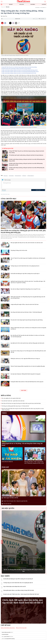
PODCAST (5, 467)
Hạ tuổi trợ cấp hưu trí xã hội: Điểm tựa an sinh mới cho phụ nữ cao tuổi (23, 571)
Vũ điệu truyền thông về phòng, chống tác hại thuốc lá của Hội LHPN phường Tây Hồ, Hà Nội (18, 73)
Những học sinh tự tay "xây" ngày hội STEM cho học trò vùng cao (25, 358)
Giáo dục (7, 6)
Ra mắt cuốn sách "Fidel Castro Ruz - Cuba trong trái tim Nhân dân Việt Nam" (21, 594)
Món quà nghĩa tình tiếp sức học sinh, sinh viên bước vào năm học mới (27, 242)
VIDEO (4, 413)
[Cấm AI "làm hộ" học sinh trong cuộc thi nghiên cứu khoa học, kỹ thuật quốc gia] (5, 260)
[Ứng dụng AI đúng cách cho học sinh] (5, 252)
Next (45, 542)
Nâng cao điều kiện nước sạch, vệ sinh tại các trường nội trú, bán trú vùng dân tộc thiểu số (28, 328)
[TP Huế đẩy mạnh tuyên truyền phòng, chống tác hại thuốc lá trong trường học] (5, 156)
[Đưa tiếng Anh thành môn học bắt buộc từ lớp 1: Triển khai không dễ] (5, 314)
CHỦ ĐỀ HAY (6, 625)
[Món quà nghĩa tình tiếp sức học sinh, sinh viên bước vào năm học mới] (5, 244)
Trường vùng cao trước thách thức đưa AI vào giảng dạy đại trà (25, 265)
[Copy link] (19, 23)
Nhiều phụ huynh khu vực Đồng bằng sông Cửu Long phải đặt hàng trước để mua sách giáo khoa (28, 297)
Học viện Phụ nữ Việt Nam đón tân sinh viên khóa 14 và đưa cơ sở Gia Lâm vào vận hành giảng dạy (27, 336)
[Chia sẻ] (13, 23)
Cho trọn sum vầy (7, 503)
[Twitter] (10, 23)
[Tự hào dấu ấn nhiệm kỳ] (12, 453)
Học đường (11, 175)
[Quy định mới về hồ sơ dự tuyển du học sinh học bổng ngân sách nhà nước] (5, 345)
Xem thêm (23, 390)
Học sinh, (5, 175)
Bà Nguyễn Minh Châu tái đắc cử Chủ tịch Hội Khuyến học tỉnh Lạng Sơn (27, 381)
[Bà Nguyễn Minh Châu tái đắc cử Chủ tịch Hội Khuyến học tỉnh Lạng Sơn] (5, 383)
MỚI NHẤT (11, 4)
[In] (16, 23)
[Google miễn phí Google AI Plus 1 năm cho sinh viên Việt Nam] (5, 306)
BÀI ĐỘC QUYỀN (8, 508)
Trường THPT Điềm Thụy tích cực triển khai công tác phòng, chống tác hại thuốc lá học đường (19, 67)
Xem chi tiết (6, 621)
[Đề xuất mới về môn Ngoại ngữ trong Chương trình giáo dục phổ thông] (5, 322)
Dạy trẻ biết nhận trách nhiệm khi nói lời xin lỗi (14, 586)
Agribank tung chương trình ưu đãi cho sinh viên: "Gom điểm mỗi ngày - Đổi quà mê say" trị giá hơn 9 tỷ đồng (28, 282)
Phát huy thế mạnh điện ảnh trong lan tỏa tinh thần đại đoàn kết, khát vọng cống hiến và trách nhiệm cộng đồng (23, 409)
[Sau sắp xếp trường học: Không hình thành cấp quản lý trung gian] (5, 376)
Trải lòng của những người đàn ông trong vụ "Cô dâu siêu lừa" (15, 406)
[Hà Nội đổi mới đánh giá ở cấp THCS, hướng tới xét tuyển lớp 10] (5, 275)
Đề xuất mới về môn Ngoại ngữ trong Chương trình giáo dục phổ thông (27, 320)
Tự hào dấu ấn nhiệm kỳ (7, 461)
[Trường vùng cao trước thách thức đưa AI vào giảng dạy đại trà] (5, 268)
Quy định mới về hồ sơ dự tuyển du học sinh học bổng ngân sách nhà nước (27, 343)
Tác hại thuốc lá (18, 175)
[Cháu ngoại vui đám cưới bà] (23, 482)
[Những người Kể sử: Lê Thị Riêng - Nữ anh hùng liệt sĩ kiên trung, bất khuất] (23, 428)
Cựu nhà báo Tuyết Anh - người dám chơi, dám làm (13, 400)
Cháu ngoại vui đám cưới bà (10, 497)
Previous (2, 542)
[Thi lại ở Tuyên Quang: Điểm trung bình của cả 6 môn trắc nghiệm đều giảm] (5, 368)
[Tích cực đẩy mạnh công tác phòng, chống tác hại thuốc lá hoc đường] (23, 40)
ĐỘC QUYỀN (21, 4)
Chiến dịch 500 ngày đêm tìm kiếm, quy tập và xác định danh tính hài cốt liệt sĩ (22, 601)
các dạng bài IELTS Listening (10, 638)
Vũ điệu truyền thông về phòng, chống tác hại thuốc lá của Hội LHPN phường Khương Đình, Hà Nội (19, 71)
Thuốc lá (24, 175)
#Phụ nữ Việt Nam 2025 (21, 627)
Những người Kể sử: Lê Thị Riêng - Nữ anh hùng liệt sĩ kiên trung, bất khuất (22, 444)
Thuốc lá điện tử (30, 175)
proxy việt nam (6, 636)
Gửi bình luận (38, 189)
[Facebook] (5, 23)
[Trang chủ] (1, 4)
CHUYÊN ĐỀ (44, 4)
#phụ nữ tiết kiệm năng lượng (8, 627)
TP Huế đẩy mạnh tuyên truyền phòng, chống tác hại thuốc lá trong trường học (16, 68)
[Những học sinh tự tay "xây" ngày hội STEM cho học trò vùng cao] (5, 360)
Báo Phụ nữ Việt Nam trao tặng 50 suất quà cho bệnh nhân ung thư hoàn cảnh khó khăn (21, 403)
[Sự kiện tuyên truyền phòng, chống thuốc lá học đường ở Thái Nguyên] (23, 111)
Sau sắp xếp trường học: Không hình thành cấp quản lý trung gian (25, 374)
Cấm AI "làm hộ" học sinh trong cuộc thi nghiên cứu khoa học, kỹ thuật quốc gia (28, 258)
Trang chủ (3, 6)
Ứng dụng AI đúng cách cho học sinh (19, 250)
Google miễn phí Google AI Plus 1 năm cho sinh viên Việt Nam (24, 304)
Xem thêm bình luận (5, 194)
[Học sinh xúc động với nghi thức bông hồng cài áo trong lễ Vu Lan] (5, 291)
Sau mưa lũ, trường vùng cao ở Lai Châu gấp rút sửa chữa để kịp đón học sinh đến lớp (28, 351)
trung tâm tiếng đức (5, 634)
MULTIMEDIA (33, 4)
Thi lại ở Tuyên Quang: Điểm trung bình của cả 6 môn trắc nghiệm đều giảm (28, 366)
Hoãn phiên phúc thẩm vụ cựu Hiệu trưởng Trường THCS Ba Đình (18, 590)
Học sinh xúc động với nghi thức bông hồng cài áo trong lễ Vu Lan (25, 289)
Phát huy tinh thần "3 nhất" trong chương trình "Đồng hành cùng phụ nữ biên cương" (34, 462)
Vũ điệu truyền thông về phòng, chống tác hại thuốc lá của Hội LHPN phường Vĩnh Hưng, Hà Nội (19, 70)
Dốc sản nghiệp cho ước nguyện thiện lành (11, 398)
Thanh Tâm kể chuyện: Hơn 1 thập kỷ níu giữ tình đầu (15, 501)
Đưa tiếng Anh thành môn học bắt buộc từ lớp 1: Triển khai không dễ (26, 312)
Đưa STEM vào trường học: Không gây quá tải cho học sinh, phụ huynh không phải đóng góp (23, 231)
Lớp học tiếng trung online (6, 632)
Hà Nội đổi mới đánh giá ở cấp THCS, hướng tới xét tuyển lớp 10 (25, 273)
